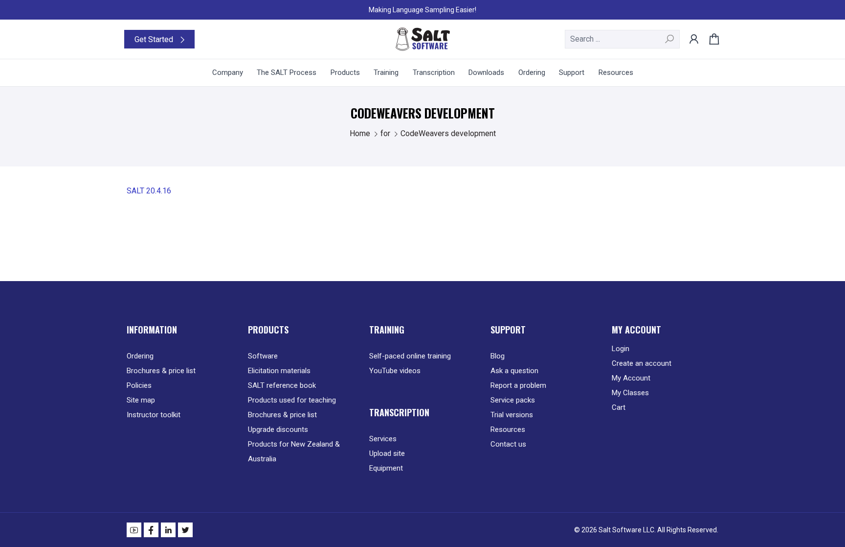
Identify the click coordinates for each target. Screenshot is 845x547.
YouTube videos (395, 370)
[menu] (422, 72)
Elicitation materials (279, 370)
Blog (497, 356)
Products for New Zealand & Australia (294, 451)
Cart (618, 407)
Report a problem (518, 385)
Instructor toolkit (153, 414)
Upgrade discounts (278, 429)
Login (620, 348)
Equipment (386, 468)
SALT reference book (282, 385)
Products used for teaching (292, 400)
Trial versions (511, 414)
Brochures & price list (161, 370)
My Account (631, 378)
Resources (507, 429)
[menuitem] (227, 72)
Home (361, 133)
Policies (139, 385)
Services (383, 438)
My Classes (630, 392)
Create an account (641, 363)
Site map (141, 400)
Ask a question (514, 370)
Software (263, 356)
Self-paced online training (410, 356)
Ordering (140, 356)
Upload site (387, 453)
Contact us (508, 444)
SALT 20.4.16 (149, 190)
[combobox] (622, 39)
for (386, 133)
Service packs (512, 400)
